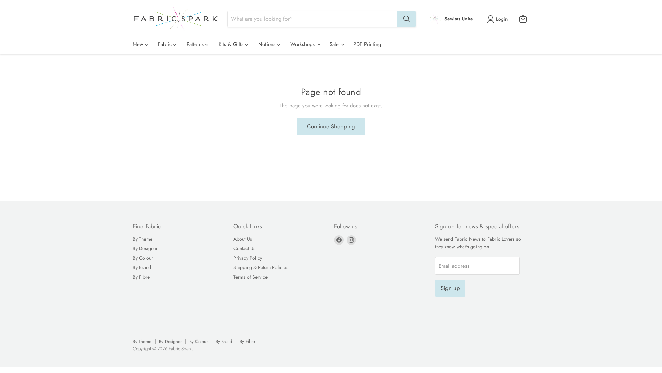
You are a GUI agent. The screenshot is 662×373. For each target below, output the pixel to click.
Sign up (450, 288)
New (139, 44)
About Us (242, 239)
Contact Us (244, 248)
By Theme (142, 239)
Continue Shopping (331, 126)
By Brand (142, 267)
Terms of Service (250, 277)
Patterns (196, 44)
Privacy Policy (247, 258)
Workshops (303, 44)
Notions (267, 44)
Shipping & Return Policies (260, 267)
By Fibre (141, 277)
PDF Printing (367, 44)
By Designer (145, 248)
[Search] (406, 19)
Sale (335, 44)
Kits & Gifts (232, 44)
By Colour (143, 258)
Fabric (165, 44)
